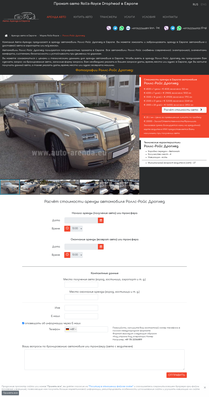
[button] (30, 187)
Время (56, 228)
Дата (56, 220)
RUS (195, 4)
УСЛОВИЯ (148, 17)
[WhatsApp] (122, 28)
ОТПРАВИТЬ (176, 375)
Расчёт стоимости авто (181, 110)
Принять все (10, 393)
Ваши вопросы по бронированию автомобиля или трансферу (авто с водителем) (77, 346)
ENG (203, 4)
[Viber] (109, 28)
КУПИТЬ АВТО (83, 17)
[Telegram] (115, 28)
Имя (57, 308)
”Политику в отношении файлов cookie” (111, 386)
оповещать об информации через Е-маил (52, 323)
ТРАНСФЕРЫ (108, 17)
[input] (81, 220)
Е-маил (55, 316)
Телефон (54, 329)
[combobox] (71, 329)
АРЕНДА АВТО (56, 17)
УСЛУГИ (129, 17)
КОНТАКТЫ (170, 17)
